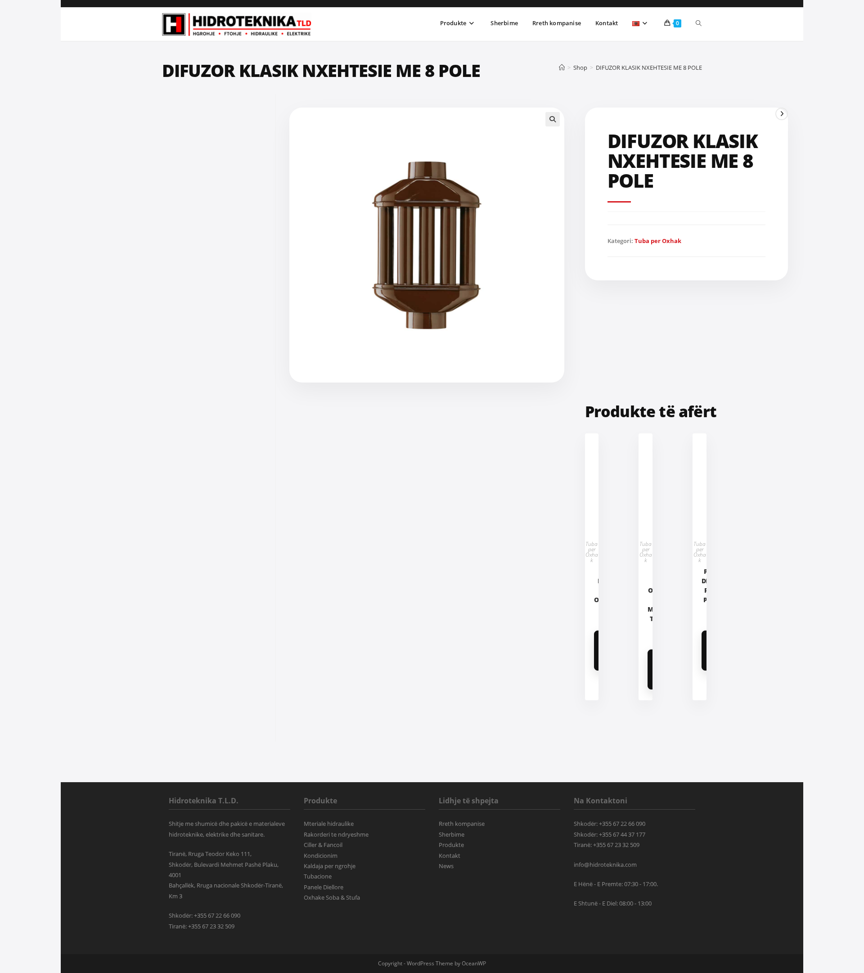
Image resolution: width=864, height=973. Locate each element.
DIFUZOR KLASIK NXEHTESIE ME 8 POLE (649, 67)
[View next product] (781, 114)
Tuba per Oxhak (657, 241)
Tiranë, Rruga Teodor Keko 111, (210, 854)
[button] (552, 119)
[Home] (562, 67)
